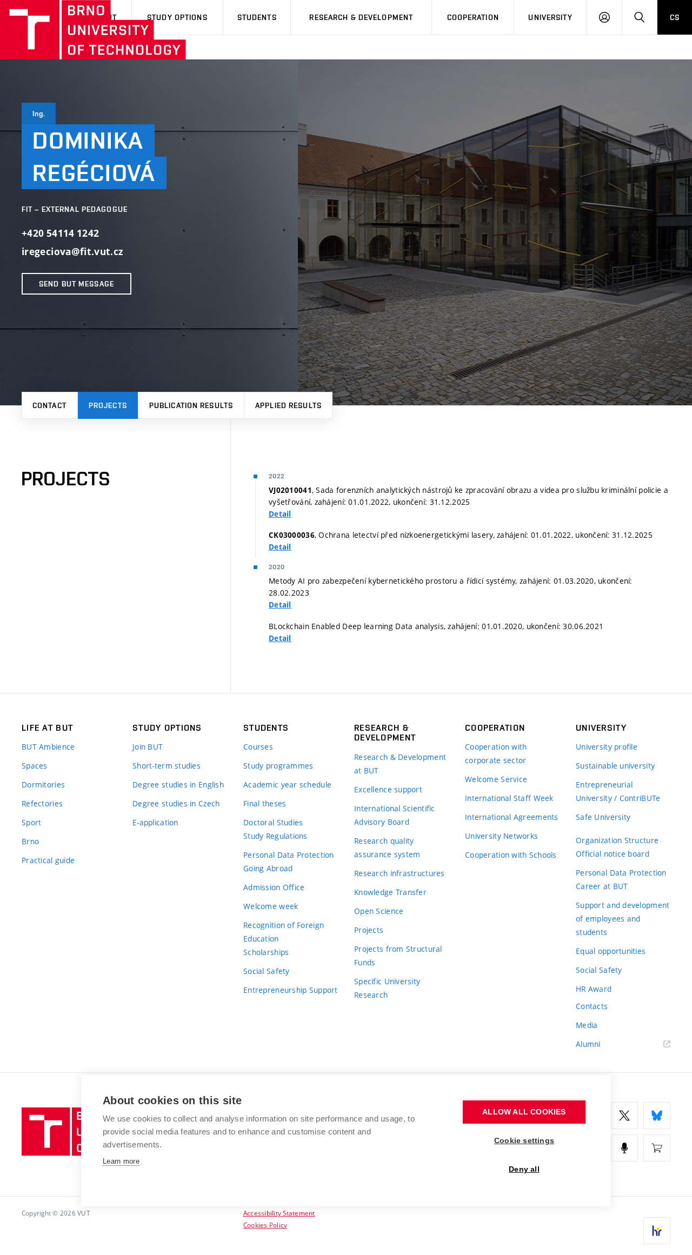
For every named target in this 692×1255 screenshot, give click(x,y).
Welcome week (270, 906)
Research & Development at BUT (400, 764)
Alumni (588, 1044)
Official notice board (612, 854)
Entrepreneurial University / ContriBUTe (618, 791)
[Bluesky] (656, 1115)
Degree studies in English (178, 784)
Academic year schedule (287, 784)
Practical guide (48, 860)
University (550, 17)
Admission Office (273, 887)
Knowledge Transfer (390, 892)
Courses (258, 747)
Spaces (35, 765)
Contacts (592, 1006)
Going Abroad (267, 868)
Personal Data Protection (288, 855)
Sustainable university (615, 765)
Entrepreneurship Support (290, 990)
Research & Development (361, 17)
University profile (606, 747)
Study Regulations (275, 836)
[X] (624, 1115)
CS (675, 17)
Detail (280, 514)
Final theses (264, 803)
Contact (49, 405)
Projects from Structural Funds (398, 955)
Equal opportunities (611, 951)
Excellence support (388, 789)
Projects (108, 405)
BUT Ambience (48, 747)
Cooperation (473, 17)
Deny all (524, 1169)
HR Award (593, 989)
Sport (31, 822)
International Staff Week (509, 798)
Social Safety (266, 971)
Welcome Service (496, 779)
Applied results (288, 405)
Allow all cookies (523, 1112)
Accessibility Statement (279, 1213)
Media (586, 1025)
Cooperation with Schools (511, 855)
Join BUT (147, 747)
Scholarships (266, 952)
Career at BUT (602, 886)
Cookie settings (524, 1141)
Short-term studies (166, 765)
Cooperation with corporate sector (496, 753)
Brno (30, 841)
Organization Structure (617, 840)
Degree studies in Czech (175, 803)
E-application (155, 822)
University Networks (501, 836)
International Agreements (511, 817)
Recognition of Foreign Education (283, 932)
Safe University (603, 817)
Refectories (42, 803)
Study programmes (278, 765)
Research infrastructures (399, 873)
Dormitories (43, 784)
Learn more (121, 1161)
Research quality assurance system (387, 847)
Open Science (378, 911)
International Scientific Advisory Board (394, 815)
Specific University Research (387, 988)
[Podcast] (624, 1147)
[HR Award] (656, 1230)
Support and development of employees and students (622, 918)
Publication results (191, 405)
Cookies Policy (265, 1224)
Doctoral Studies (273, 822)
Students (257, 17)
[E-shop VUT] (656, 1147)
